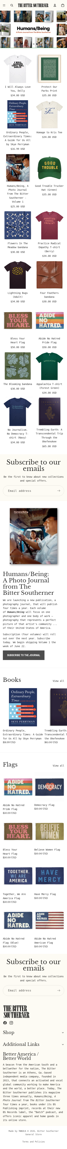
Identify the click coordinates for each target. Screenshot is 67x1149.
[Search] (12, 5)
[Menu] (4, 5)
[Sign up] (59, 490)
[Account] (55, 5)
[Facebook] (5, 1023)
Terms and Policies (33, 1141)
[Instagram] (11, 1023)
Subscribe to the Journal (23, 655)
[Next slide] (60, 715)
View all (58, 681)
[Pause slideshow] (28, 44)
